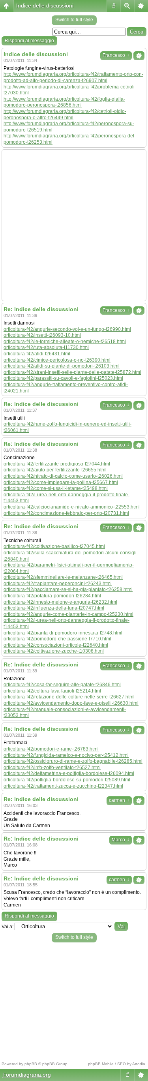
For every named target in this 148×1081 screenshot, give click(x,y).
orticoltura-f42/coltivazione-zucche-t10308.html (54, 651)
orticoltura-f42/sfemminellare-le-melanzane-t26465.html (63, 577)
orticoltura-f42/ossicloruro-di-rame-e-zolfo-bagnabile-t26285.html (73, 761)
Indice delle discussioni (44, 5)
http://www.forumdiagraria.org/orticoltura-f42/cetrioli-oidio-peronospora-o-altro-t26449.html (65, 114)
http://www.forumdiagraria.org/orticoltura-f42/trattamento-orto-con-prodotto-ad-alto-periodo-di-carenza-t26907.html (73, 77)
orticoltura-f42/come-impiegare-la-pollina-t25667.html (61, 482)
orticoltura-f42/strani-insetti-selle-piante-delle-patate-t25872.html (72, 372)
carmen (119, 800)
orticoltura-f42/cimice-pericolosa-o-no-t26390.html (57, 360)
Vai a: (7, 926)
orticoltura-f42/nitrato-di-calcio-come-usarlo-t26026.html (63, 476)
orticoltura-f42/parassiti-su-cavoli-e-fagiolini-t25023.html (63, 378)
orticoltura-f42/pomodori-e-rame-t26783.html (51, 749)
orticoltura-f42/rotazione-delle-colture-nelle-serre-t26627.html (69, 697)
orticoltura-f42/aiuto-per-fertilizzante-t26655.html (55, 470)
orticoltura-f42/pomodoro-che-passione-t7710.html (57, 639)
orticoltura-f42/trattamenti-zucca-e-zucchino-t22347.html (63, 786)
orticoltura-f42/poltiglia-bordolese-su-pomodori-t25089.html (67, 780)
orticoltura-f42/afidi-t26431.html (37, 354)
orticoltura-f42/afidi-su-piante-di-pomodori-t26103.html (62, 366)
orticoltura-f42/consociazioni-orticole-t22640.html (56, 645)
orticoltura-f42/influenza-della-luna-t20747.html (54, 608)
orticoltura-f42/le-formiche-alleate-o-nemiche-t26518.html (65, 341)
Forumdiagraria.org (26, 1075)
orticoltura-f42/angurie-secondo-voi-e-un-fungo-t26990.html (67, 329)
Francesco (116, 55)
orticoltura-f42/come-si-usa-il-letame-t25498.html (56, 488)
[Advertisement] (74, 225)
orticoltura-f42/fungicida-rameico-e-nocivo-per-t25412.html (66, 755)
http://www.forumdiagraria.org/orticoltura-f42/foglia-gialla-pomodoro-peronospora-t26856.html (64, 102)
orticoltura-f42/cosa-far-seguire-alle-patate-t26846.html (62, 684)
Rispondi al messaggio (29, 40)
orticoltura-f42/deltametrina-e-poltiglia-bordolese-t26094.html (69, 773)
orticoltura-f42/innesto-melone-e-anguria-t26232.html (60, 602)
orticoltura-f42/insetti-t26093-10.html (42, 335)
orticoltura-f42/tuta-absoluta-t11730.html (46, 347)
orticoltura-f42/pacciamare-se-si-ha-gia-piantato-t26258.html (68, 589)
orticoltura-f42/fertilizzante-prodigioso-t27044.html (57, 464)
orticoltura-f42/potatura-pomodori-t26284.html (52, 596)
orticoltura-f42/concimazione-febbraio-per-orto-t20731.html (66, 513)
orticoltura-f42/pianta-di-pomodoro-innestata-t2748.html (63, 633)
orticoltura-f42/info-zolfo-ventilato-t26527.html (52, 767)
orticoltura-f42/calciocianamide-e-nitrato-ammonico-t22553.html (72, 507)
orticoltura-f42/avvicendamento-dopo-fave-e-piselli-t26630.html (71, 703)
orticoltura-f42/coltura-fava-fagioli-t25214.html (52, 691)
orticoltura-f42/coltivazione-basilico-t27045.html (54, 546)
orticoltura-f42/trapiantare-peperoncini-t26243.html (58, 583)
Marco (120, 840)
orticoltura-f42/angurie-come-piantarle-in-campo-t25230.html (68, 614)
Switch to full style (74, 20)
